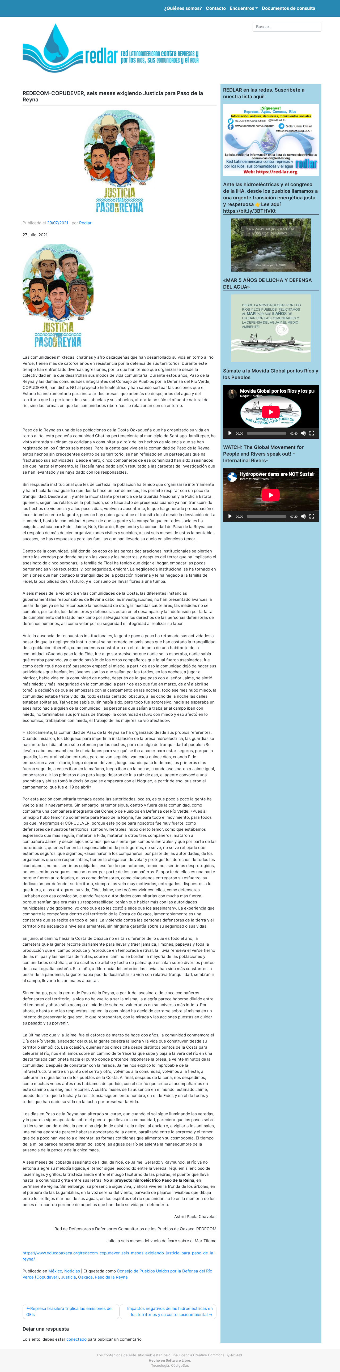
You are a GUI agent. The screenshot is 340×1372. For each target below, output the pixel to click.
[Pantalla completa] (311, 433)
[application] (271, 412)
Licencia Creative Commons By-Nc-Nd (210, 1355)
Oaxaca (85, 1277)
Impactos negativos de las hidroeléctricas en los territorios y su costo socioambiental (170, 1311)
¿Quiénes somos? (183, 8)
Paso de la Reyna (111, 1277)
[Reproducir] (230, 433)
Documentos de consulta (288, 8)
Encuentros (242, 8)
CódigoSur (179, 1365)
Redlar (85, 222)
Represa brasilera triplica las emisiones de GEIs (69, 1311)
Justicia (68, 1277)
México (55, 1271)
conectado (76, 1339)
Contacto (216, 8)
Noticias (72, 1271)
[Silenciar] (303, 433)
